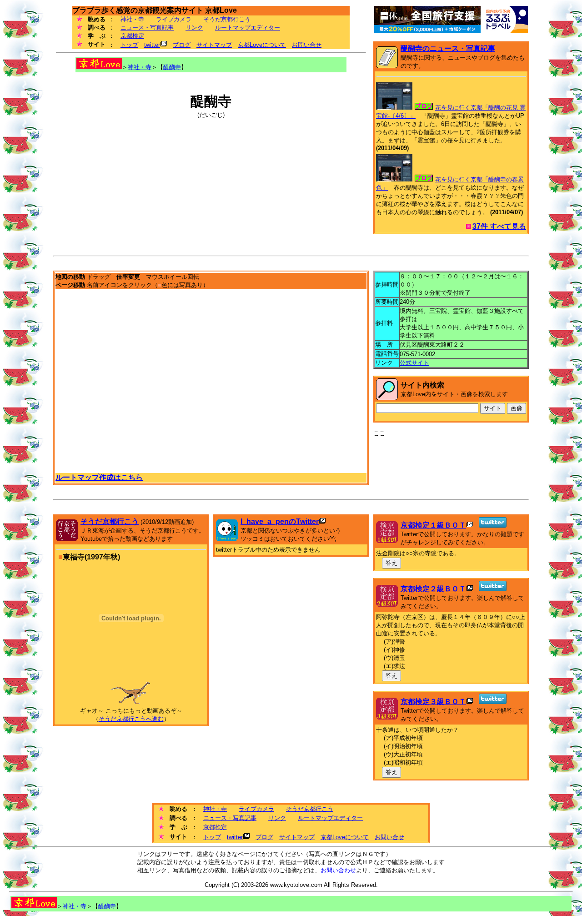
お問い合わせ (338, 870)
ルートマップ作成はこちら (99, 477)
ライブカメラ (173, 19)
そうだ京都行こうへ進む (131, 718)
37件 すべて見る (499, 226)
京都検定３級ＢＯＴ (433, 701)
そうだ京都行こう (227, 19)
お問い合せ (306, 44)
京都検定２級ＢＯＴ (433, 589)
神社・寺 (132, 19)
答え (391, 562)
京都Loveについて (262, 44)
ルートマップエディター (247, 27)
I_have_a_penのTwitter (280, 521)
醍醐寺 (172, 67)
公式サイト (414, 362)
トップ (129, 44)
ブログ (182, 44)
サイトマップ (214, 44)
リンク (194, 27)
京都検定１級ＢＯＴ (433, 525)
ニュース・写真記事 (147, 27)
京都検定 (132, 35)
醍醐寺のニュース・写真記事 (448, 48)
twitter (152, 44)
